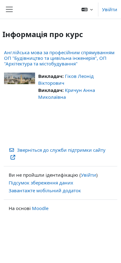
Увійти (109, 9)
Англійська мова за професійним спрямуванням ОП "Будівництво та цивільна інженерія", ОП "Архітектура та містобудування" (59, 58)
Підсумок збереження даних (41, 182)
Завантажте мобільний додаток (45, 190)
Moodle (40, 208)
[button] (87, 9)
